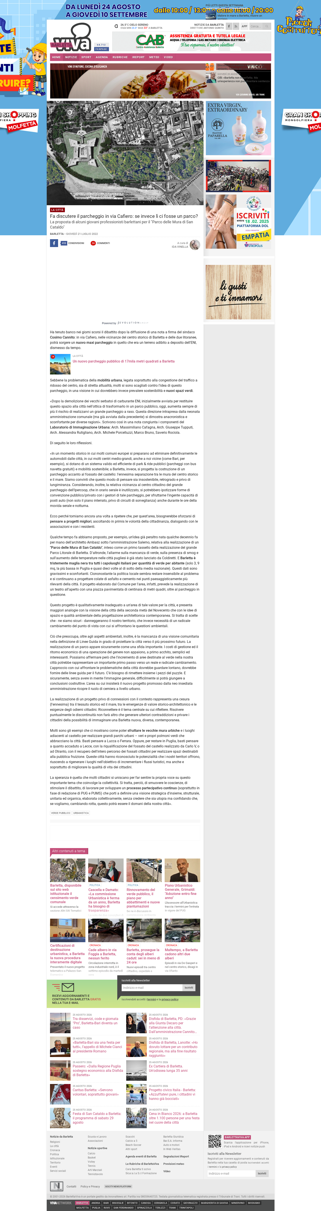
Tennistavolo (95, 1174)
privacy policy (170, 999)
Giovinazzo (190, 1203)
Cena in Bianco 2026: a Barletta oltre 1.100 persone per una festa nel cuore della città (174, 1118)
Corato (175, 1203)
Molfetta (82, 1207)
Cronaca (55, 1150)
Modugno (254, 1203)
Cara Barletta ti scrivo (138, 1169)
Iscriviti (189, 987)
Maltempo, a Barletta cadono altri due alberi (181, 954)
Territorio (55, 1162)
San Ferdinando (124, 1207)
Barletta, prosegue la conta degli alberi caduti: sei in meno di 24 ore (143, 956)
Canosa (146, 1203)
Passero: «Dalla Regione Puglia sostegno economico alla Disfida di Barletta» (98, 1070)
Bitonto (132, 1203)
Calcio (91, 1153)
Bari (106, 1203)
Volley (91, 1161)
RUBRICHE (120, 57)
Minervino (238, 1203)
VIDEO (168, 57)
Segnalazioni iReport (176, 1156)
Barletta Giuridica (173, 1136)
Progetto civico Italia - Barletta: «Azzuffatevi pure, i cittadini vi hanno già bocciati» (172, 1094)
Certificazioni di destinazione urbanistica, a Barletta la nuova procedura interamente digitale (67, 953)
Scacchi (130, 1136)
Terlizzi (160, 1207)
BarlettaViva (71, 35)
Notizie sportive (97, 1148)
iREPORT (138, 57)
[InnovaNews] (56, 1190)
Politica (54, 1154)
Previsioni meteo (173, 1163)
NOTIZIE (71, 57)
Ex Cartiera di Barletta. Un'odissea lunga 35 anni (168, 1068)
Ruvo (107, 1207)
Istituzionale (57, 1158)
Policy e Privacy (90, 1186)
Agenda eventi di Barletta (141, 1156)
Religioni (55, 1141)
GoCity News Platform (118, 1186)
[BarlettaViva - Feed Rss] (236, 26)
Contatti (71, 1186)
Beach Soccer (133, 1145)
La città (54, 1146)
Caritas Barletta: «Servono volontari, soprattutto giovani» (96, 1092)
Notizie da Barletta (61, 1136)
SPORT (86, 57)
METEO (154, 57)
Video (166, 1171)
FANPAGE (101, 49)
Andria (95, 1203)
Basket (92, 1157)
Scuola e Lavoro (97, 1136)
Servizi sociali (58, 1170)
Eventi (53, 1166)
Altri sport (131, 1149)
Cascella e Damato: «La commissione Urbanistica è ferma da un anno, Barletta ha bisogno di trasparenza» (104, 900)
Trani (172, 1207)
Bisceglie (118, 1203)
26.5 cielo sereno (141, 26)
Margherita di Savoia (214, 1203)
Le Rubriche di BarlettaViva (142, 1163)
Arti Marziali (95, 1170)
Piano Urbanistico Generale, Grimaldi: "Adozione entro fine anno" (181, 891)
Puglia (96, 1207)
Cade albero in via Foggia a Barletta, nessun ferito (102, 954)
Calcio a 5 (131, 1140)
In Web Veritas (171, 1149)
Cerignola (160, 1203)
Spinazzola (144, 1207)
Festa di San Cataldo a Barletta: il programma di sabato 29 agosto (97, 1118)
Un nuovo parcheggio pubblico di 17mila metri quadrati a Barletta (124, 361)
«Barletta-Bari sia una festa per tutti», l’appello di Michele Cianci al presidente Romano (97, 1046)
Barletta (82, 1203)
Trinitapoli (186, 1207)
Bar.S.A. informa (172, 1140)
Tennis (91, 1165)
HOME (56, 57)
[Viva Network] (61, 1203)
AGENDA (102, 57)
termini (151, 999)
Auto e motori (171, 1145)
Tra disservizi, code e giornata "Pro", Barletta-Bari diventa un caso (95, 1023)
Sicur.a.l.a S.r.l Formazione (141, 1173)
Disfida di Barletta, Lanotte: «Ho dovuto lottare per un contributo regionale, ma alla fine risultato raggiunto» (173, 1049)
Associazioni (95, 1140)
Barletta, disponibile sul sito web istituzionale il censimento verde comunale (65, 893)
